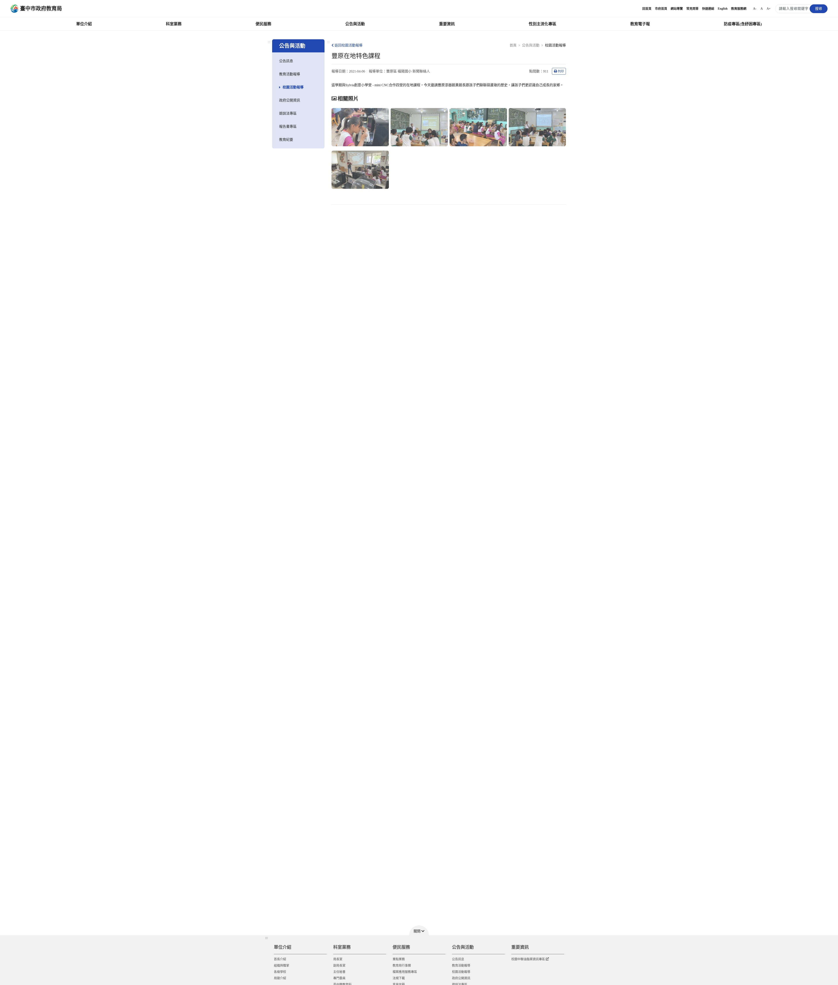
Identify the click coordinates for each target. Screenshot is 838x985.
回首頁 (646, 8)
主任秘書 (339, 971)
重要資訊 (447, 24)
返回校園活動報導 (348, 45)
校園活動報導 (293, 87)
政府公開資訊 (289, 100)
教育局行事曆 (402, 965)
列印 (561, 71)
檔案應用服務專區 (405, 971)
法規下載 (399, 978)
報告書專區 (288, 126)
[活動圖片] (360, 127)
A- (754, 8)
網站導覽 (677, 8)
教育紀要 (286, 139)
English (723, 8)
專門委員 (339, 978)
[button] (419, 930)
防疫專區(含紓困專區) (743, 24)
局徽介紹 (280, 978)
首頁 (513, 45)
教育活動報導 (289, 74)
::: (269, 42)
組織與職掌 (281, 965)
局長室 (337, 959)
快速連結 (708, 8)
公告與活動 (355, 24)
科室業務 (174, 24)
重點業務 (399, 959)
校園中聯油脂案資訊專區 (528, 959)
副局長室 (339, 965)
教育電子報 (640, 24)
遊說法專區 (288, 113)
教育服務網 (738, 8)
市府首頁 (661, 8)
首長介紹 (280, 959)
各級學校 (280, 971)
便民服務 (263, 24)
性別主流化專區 (542, 24)
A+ (769, 8)
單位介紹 (84, 24)
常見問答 (692, 8)
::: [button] (266, 938)
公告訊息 (286, 61)
